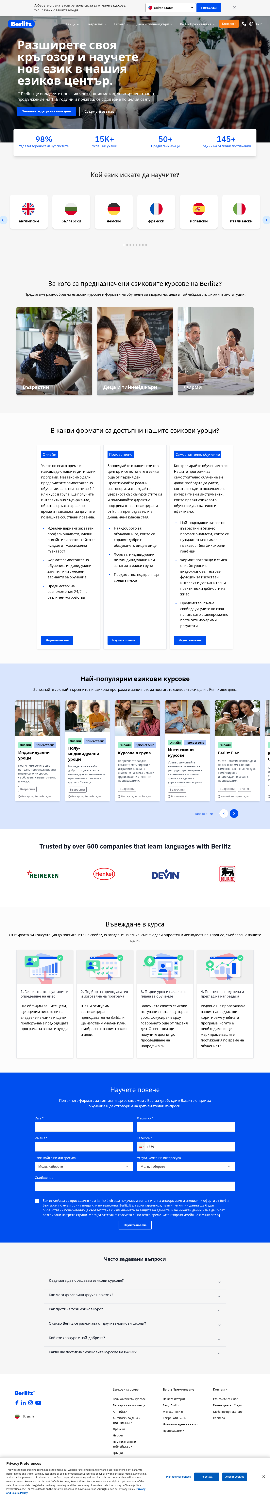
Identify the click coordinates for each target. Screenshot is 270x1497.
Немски (118, 1435)
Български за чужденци (129, 1405)
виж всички (204, 813)
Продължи (209, 7)
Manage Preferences (178, 1476)
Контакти (229, 24)
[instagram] (30, 1402)
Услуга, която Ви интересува (159, 1158)
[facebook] (17, 1402)
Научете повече (57, 640)
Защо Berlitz (171, 1405)
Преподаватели (173, 1430)
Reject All (206, 1476)
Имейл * (41, 1138)
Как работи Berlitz (174, 1418)
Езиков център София (228, 1405)
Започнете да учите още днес (47, 111)
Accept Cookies (234, 1476)
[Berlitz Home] (22, 23)
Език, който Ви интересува (55, 1158)
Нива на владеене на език (180, 1424)
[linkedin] (23, 1402)
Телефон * (144, 1138)
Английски (120, 1411)
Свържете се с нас (99, 112)
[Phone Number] (244, 24)
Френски (119, 1429)
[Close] (263, 1476)
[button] (141, 1146)
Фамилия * (145, 1118)
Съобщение (44, 1178)
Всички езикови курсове (129, 1399)
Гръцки (118, 1453)
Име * (39, 1118)
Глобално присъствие (228, 1411)
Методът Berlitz (173, 1411)
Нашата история (174, 1399)
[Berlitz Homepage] (25, 1393)
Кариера (219, 1418)
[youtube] (38, 1403)
